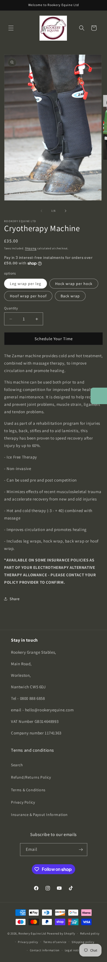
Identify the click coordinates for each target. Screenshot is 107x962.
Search (17, 764)
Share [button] (15, 598)
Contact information (45, 950)
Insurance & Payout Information (39, 814)
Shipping (30, 248)
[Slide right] (66, 211)
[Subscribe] (81, 849)
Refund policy (90, 933)
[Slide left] (41, 211)
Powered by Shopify (61, 933)
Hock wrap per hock (73, 283)
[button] (11, 28)
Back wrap (70, 295)
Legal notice (73, 950)
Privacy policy (28, 942)
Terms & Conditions (28, 789)
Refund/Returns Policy (31, 777)
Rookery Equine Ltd (32, 933)
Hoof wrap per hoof (28, 295)
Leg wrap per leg (25, 283)
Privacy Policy (23, 802)
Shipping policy (83, 942)
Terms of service (54, 942)
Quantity (11, 308)
